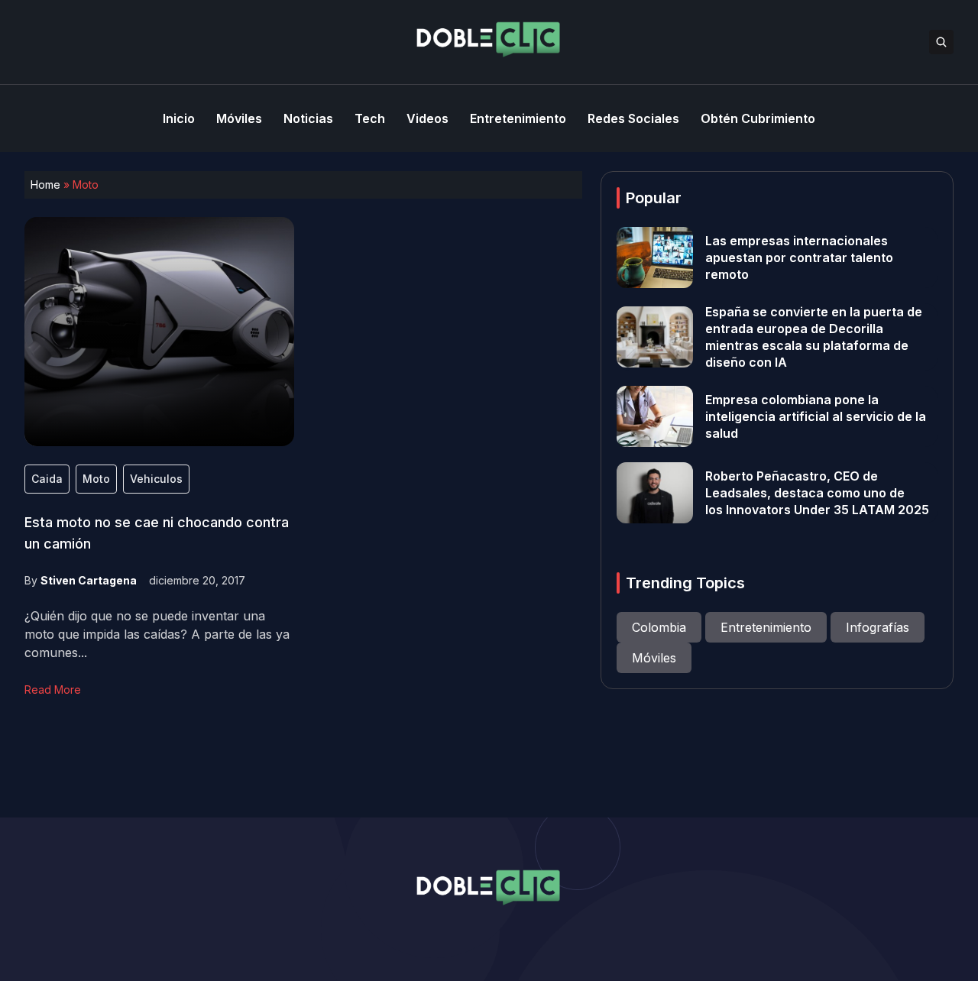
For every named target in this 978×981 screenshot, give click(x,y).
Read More (52, 689)
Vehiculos (156, 478)
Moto (96, 478)
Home (45, 184)
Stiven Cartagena (88, 580)
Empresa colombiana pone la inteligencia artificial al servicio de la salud (815, 416)
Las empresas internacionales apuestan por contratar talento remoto (799, 257)
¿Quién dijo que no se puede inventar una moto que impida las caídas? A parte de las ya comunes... (157, 634)
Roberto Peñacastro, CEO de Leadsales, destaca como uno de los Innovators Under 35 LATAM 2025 (817, 492)
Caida (47, 478)
